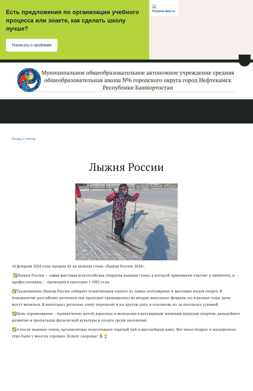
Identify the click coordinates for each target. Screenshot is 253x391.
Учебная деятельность (94, 111)
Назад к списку (24, 138)
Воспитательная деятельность (156, 111)
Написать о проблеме (32, 45)
